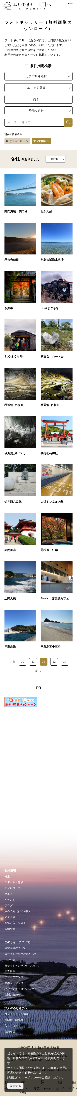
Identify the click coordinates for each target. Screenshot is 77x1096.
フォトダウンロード (16, 977)
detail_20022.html (20, 631)
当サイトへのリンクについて (21, 965)
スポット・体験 (13, 882)
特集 (7, 876)
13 (54, 661)
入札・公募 (11, 1025)
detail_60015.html (57, 582)
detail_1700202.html (20, 340)
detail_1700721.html (20, 195)
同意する (15, 1085)
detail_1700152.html (57, 340)
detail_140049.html (20, 534)
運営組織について (15, 948)
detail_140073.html (57, 485)
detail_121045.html (57, 534)
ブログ (8, 905)
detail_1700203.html (57, 292)
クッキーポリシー (27, 1077)
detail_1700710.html (57, 195)
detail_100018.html (20, 582)
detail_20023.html (57, 631)
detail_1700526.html (20, 292)
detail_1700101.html (20, 437)
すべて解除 (39, 141)
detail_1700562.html (57, 244)
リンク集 (9, 959)
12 (43, 661)
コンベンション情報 (16, 1014)
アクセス (9, 917)
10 (22, 661)
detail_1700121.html (20, 389)
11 (33, 661)
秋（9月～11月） (15, 141)
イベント (9, 899)
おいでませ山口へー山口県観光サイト (26, 6)
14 (64, 661)
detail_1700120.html (57, 389)
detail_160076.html (20, 485)
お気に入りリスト (15, 922)
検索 (67, 122)
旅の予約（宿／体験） (17, 911)
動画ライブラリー (15, 983)
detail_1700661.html (20, 244)
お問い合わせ (12, 994)
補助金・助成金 (13, 1019)
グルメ (8, 894)
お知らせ (9, 928)
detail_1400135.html (57, 437)
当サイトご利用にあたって (20, 954)
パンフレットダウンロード (20, 988)
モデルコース (12, 888)
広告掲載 (9, 971)
